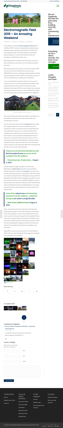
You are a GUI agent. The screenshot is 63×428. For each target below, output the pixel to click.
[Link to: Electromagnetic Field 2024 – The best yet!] (24, 308)
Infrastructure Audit (23, 410)
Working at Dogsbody (52, 397)
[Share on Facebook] (7, 291)
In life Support (22, 407)
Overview (35, 399)
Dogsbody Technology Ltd (17, 424)
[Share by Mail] (36, 291)
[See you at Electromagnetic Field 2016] (1, 214)
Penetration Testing (23, 413)
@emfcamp (18, 153)
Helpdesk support (37, 402)
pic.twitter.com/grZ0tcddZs (24, 198)
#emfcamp (10, 153)
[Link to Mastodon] (53, 424)
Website (24, 361)
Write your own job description (52, 401)
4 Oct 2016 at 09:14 (8, 330)
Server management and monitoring (38, 406)
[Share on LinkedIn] (22, 291)
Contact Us (6, 403)
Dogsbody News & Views (9, 400)
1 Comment (14, 41)
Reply (6, 338)
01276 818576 (56, 1)
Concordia (26, 171)
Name (24, 350)
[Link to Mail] (56, 424)
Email (24, 356)
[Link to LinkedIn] (46, 424)
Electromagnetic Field (26, 46)
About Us (6, 397)
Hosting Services (22, 416)
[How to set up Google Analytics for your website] (62, 214)
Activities (21, 41)
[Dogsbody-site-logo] (13, 5)
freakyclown (28, 124)
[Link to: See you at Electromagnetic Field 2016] (20, 308)
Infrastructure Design (23, 401)
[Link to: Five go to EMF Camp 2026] (6, 308)
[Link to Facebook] (49, 424)
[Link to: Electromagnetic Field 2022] (10, 308)
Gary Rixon (29, 41)
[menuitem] (15, 1)
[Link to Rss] (58, 424)
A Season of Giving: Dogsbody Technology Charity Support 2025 (53, 105)
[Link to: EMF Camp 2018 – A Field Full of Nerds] (15, 308)
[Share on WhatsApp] (15, 291)
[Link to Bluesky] (51, 424)
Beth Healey (16, 169)
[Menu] (57, 5)
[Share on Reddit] (29, 291)
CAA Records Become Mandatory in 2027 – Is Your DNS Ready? (15, 1)
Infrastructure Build (23, 404)
